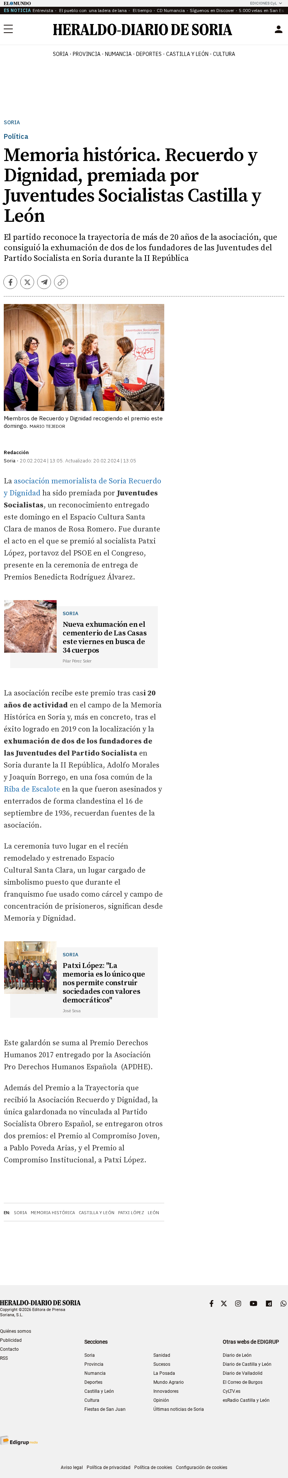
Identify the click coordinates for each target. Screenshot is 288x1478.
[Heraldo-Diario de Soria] (142, 29)
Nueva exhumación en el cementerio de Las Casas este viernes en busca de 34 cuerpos (104, 637)
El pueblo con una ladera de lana (92, 10)
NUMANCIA (118, 54)
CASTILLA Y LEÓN (187, 54)
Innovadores (165, 1391)
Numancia (95, 1373)
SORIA (60, 54)
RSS (4, 1358)
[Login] (278, 29)
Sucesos (161, 1364)
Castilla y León (96, 1212)
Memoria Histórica (53, 1212)
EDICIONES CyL (263, 3)
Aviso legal (72, 1467)
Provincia (94, 1364)
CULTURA (224, 54)
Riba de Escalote (33, 789)
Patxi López (131, 1212)
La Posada (164, 1373)
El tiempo (142, 10)
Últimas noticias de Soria (178, 1409)
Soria (12, 122)
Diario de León (237, 1355)
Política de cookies (153, 1467)
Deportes (93, 1382)
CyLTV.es (231, 1391)
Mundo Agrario (168, 1382)
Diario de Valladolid (242, 1373)
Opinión (161, 1400)
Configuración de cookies (201, 1467)
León (153, 1212)
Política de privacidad (108, 1467)
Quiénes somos (15, 1331)
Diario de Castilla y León (247, 1364)
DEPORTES (149, 54)
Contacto (9, 1349)
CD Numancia (171, 10)
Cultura (91, 1400)
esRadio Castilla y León (246, 1400)
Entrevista (43, 10)
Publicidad (11, 1340)
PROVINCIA (86, 54)
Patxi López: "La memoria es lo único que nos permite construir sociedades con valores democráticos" (104, 983)
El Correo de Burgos (242, 1382)
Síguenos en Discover (212, 10)
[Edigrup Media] (19, 1440)
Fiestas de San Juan (105, 1409)
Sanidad (161, 1355)
